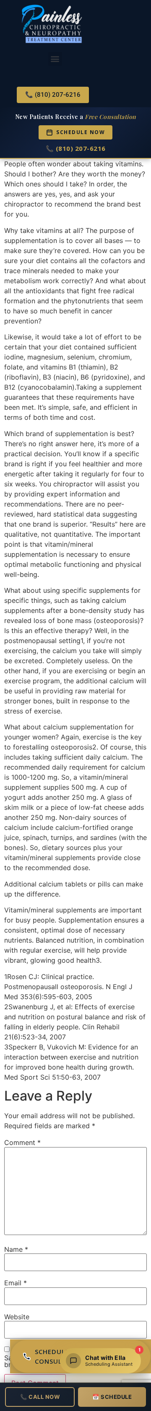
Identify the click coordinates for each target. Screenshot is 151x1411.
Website (16, 1316)
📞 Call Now (40, 1396)
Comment (22, 1142)
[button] (55, 59)
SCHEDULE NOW (80, 132)
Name (16, 1249)
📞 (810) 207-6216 (76, 148)
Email (15, 1282)
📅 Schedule (112, 1396)
